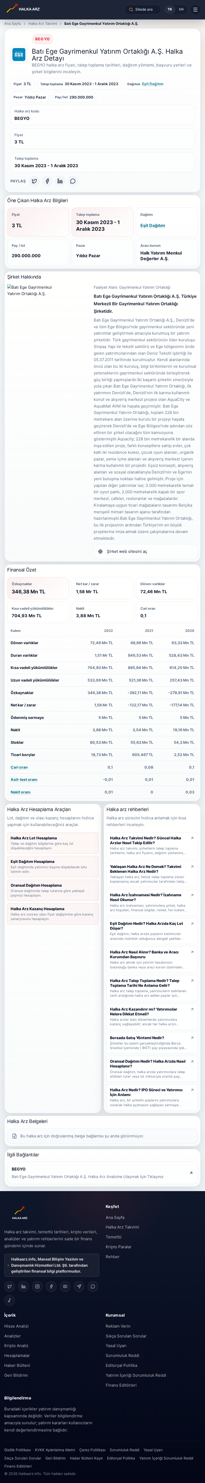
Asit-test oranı (24, 779)
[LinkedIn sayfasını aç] (23, 1286)
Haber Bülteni (17, 1365)
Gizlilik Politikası (17, 1450)
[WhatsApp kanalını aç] (93, 1286)
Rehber (113, 1256)
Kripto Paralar (119, 1246)
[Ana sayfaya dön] (38, 9)
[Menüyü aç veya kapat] (195, 9)
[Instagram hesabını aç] (37, 1286)
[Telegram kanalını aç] (79, 1286)
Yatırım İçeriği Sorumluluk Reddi (136, 1375)
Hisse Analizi (16, 1326)
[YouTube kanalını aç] (65, 1286)
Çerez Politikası (92, 1450)
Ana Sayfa (12, 23)
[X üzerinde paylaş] (34, 181)
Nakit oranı (20, 792)
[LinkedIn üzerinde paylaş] (60, 181)
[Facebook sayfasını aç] (51, 1286)
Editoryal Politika (121, 1365)
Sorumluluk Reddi (122, 1355)
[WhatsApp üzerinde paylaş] (73, 181)
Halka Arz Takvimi (42, 23)
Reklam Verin (118, 1326)
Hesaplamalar (17, 1355)
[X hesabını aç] (9, 1286)
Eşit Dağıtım (152, 84)
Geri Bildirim (16, 1375)
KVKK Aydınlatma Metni (55, 1450)
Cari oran (19, 767)
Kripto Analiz (16, 1345)
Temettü (113, 1236)
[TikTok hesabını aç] (9, 1300)
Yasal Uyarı (116, 1345)
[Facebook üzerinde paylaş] (47, 181)
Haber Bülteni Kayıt (86, 1458)
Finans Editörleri (121, 1385)
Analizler (12, 1336)
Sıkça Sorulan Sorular (126, 1336)
